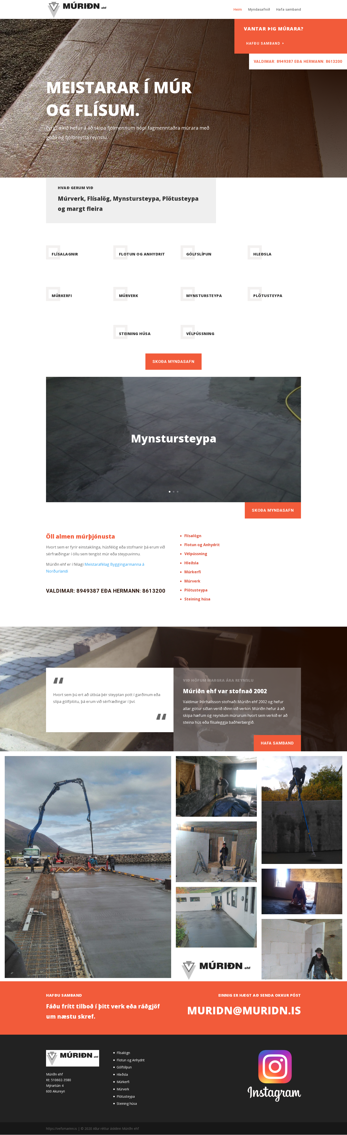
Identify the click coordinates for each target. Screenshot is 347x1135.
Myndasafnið (259, 10)
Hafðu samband (263, 43)
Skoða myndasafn (173, 361)
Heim (237, 10)
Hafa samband (288, 10)
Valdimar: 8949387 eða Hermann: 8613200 (298, 61)
